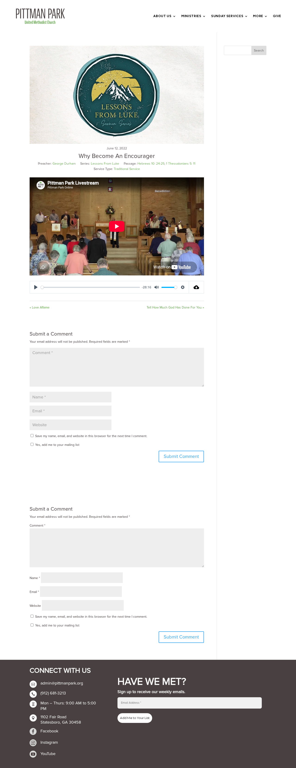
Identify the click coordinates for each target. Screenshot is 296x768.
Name (35, 578)
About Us (162, 16)
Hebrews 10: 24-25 (150, 164)
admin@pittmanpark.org (61, 683)
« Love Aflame (39, 307)
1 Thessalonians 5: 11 (180, 164)
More (258, 16)
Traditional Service (127, 169)
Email (34, 592)
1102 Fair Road (53, 716)
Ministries (191, 16)
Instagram (49, 742)
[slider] (90, 287)
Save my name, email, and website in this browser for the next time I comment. (91, 436)
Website (35, 606)
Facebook (49, 731)
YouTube (48, 753)
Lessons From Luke (105, 164)
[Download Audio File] (196, 287)
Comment (37, 525)
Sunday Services (227, 16)
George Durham (64, 164)
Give (277, 16)
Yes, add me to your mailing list (56, 445)
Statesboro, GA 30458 (60, 722)
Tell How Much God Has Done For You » (175, 307)
